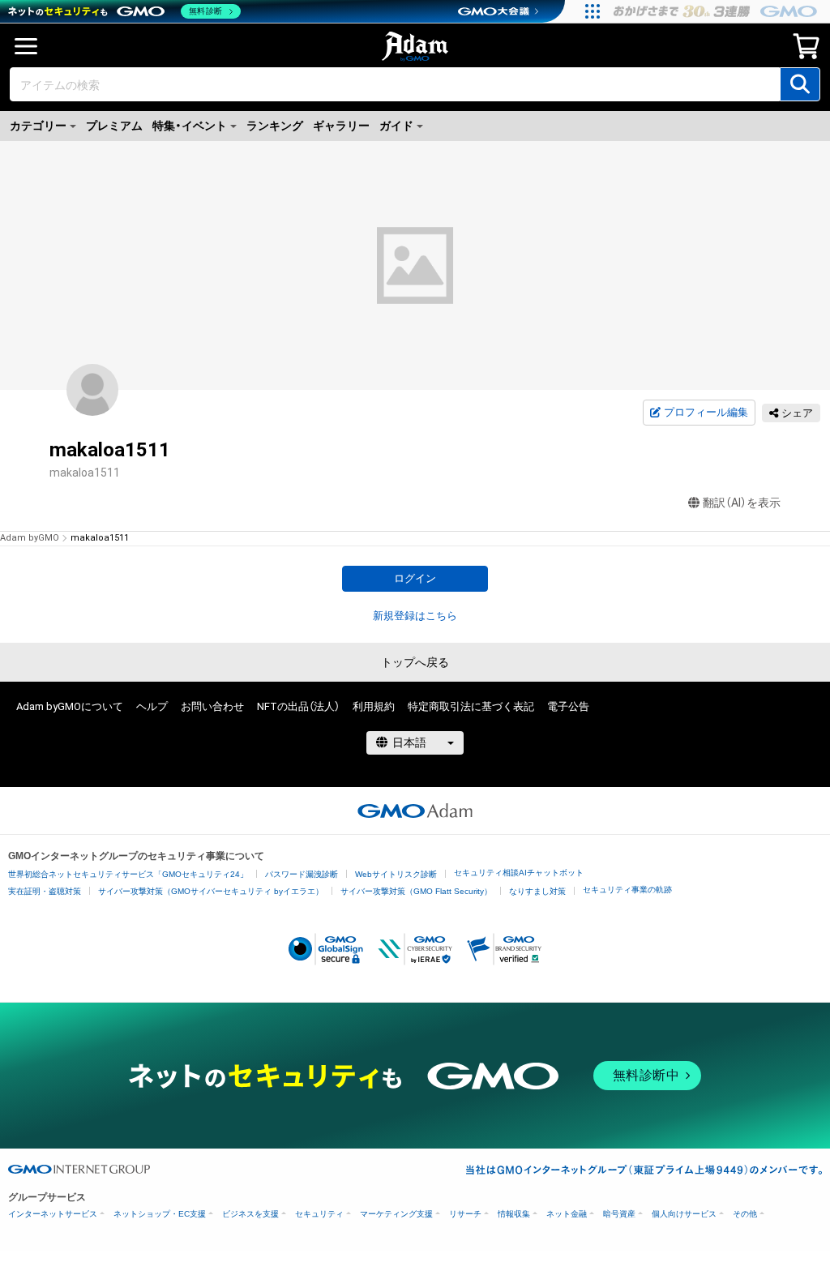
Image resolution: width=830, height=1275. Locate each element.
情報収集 (514, 1213)
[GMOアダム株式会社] (415, 810)
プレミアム (114, 125)
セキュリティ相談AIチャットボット (519, 872)
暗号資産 (619, 1213)
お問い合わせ (212, 706)
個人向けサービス (684, 1213)
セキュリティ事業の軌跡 (627, 889)
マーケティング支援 (396, 1213)
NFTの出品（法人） (298, 706)
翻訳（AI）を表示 (742, 502)
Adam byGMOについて (69, 706)
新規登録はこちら (415, 616)
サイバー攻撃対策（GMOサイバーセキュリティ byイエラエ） (210, 891)
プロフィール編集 (706, 412)
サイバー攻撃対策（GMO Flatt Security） (416, 891)
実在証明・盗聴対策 (44, 891)
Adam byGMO (29, 538)
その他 (745, 1213)
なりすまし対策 (537, 891)
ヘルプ (152, 706)
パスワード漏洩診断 (301, 874)
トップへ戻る (415, 662)
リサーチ (465, 1213)
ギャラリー (341, 125)
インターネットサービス (52, 1213)
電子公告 (568, 706)
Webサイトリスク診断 (396, 874)
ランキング (274, 125)
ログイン (415, 578)
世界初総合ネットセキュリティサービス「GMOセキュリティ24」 (128, 874)
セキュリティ (319, 1213)
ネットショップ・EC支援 (159, 1213)
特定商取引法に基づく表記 (471, 706)
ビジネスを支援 (250, 1213)
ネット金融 (566, 1213)
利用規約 (374, 706)
